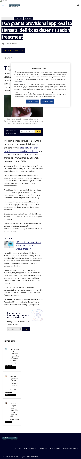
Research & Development (9, 367)
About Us (18, 448)
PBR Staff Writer (11, 44)
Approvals (28, 18)
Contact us (43, 448)
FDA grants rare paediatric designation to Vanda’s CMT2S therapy (28, 245)
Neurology (18, 18)
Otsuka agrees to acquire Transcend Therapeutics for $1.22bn (15, 383)
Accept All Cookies (47, 101)
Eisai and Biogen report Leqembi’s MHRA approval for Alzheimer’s (14, 411)
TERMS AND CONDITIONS (70, 448)
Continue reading (11, 51)
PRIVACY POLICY (55, 448)
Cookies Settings (33, 101)
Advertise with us (30, 448)
